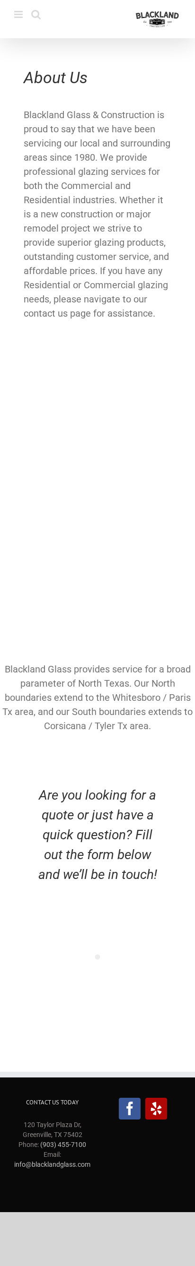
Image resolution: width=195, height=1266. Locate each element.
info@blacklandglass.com (52, 1164)
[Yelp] (156, 1109)
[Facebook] (130, 1109)
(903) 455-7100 (63, 1144)
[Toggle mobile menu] (19, 14)
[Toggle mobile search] (36, 14)
